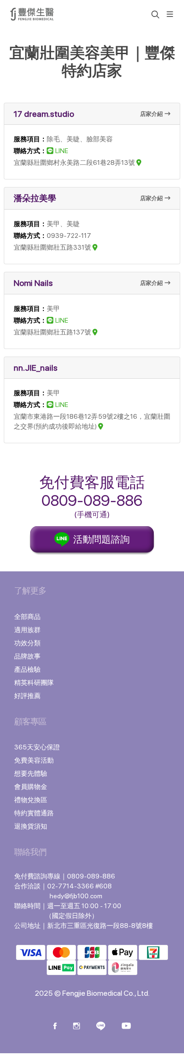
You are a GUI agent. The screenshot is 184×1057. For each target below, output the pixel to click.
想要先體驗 (30, 773)
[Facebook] (55, 1027)
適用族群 (27, 630)
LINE (61, 150)
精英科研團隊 (34, 682)
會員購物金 (30, 786)
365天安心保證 (37, 747)
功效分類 (27, 643)
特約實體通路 (34, 813)
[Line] (100, 1027)
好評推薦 (27, 695)
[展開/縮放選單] (170, 13)
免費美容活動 (34, 760)
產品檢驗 (27, 669)
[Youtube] (126, 1027)
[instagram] (76, 1027)
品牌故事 (27, 656)
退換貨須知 (30, 826)
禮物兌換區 (30, 800)
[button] (154, 14)
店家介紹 (151, 114)
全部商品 (27, 616)
